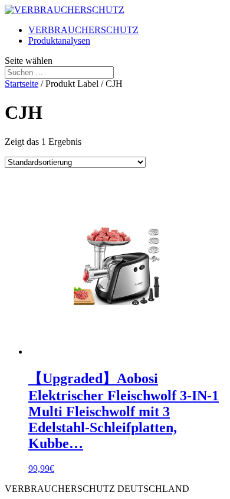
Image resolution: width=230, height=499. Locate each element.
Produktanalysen (59, 40)
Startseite (21, 84)
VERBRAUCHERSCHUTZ (83, 30)
